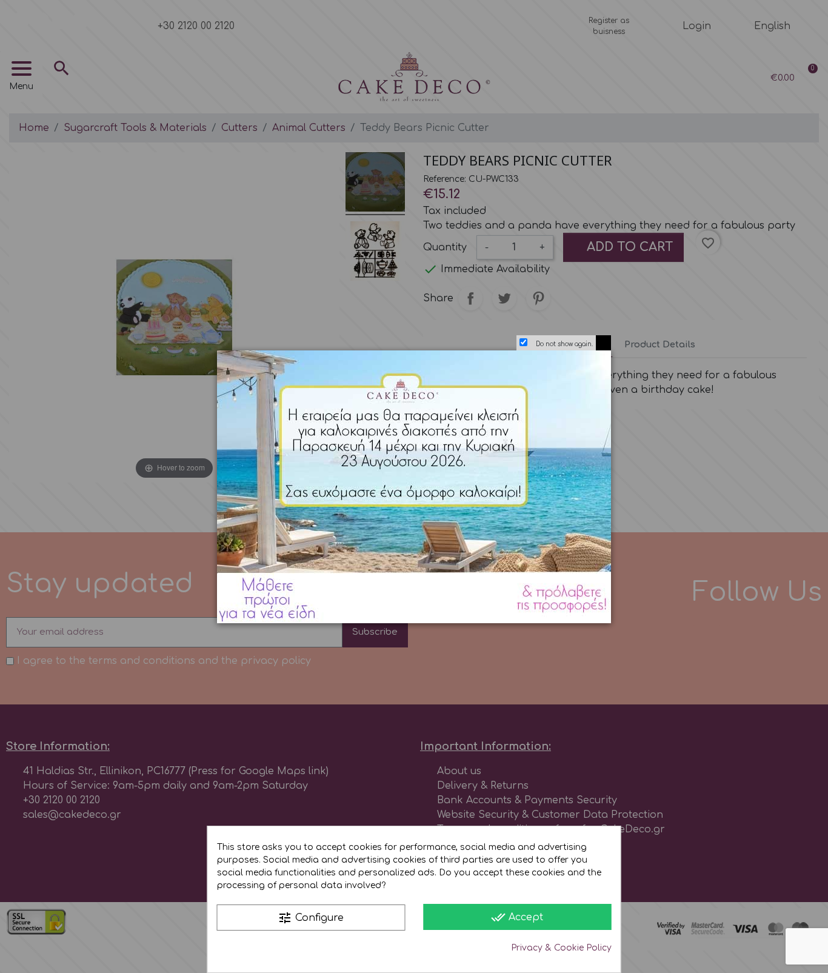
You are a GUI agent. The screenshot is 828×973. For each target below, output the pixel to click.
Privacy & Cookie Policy (561, 947)
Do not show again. (564, 344)
